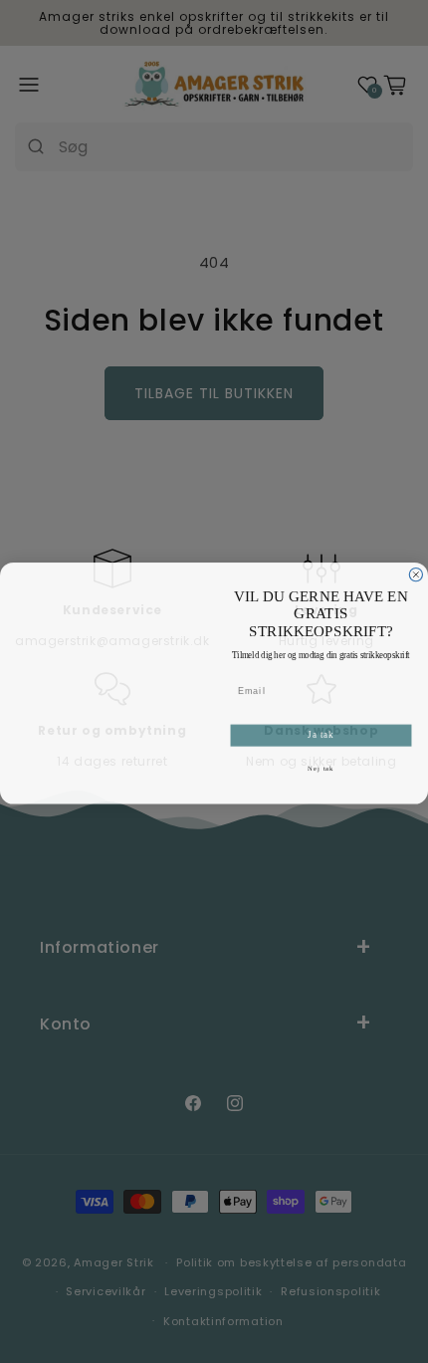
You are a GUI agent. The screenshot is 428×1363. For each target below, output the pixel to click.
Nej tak (320, 767)
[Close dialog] (415, 573)
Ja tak (321, 734)
